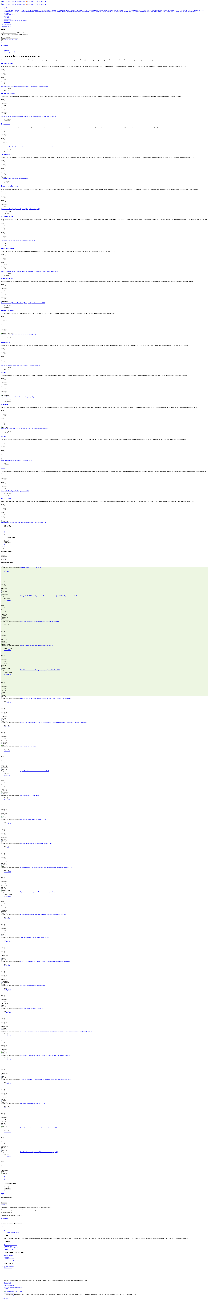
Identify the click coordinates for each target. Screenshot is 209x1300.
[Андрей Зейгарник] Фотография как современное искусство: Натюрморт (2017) (29, 116)
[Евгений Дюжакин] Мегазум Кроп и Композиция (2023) (20, 365)
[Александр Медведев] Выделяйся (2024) (31, 1008)
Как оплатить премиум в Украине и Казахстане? (67, 11)
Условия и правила (9, 1285)
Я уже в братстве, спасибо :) (9, 1293)
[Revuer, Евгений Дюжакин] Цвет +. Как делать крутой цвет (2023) (24, 86)
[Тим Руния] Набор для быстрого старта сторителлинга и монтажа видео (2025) (27, 146)
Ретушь (3, 372)
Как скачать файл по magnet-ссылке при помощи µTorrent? (133, 11)
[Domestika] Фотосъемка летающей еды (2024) (16, 460)
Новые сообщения (9, 20)
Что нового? (7, 19)
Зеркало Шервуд (8, 1255)
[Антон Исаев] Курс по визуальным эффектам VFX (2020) (36, 843)
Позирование (5, 342)
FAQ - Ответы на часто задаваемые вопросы (183, 11)
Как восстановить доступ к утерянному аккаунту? (179, 10)
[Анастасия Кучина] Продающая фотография (32, 985)
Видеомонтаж (5, 124)
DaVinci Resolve (6, 498)
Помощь (6, 13)
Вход (2, 42)
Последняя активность (20, 20)
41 (4, 544)
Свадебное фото (6, 154)
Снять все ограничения (10, 1245)
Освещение (4, 404)
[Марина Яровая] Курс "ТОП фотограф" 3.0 (32, 567)
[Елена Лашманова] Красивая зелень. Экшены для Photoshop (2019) (38, 1127)
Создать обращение (9, 14)
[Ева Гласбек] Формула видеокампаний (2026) (33, 819)
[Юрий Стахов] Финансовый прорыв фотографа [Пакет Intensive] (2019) (40, 670)
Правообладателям (9, 1258)
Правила (6, 1257)
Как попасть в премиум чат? (157, 10)
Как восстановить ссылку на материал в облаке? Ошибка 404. (131, 10)
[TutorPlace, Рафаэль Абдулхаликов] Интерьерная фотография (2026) (39, 1152)
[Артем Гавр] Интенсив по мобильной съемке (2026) (34, 771)
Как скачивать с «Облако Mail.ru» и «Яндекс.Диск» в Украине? (99, 11)
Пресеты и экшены (7, 248)
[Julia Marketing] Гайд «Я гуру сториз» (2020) (15, 491)
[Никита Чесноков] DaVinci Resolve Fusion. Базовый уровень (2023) (24, 522)
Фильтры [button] (3, 559)
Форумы (6, 16)
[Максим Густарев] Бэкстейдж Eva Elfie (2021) (19, 334)
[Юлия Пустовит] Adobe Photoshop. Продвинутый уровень (19, 397)
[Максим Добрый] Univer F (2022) (15, 178)
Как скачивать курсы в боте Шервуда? (160, 11)
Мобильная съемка (7, 278)
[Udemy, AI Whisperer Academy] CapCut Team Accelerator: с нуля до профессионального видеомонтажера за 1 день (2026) (53, 722)
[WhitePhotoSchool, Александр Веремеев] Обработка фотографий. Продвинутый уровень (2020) (46, 867)
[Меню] (1, 3)
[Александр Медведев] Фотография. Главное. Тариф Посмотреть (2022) (40, 621)
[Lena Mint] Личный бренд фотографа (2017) (32, 1103)
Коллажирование (7, 216)
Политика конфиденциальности (13, 1260)
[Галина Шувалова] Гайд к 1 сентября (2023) (20, 209)
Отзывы (6, 7)
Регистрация (4, 45)
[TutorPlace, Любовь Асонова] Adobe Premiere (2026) (34, 937)
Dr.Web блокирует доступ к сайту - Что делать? (70, 10)
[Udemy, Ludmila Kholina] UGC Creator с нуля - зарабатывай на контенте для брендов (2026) (45, 961)
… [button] (4, 534)
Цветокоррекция (7, 63)
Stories (3, 468)
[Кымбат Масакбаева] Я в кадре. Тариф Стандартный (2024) (23, 303)
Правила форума (8, 10)
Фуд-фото (4, 436)
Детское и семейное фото (9, 186)
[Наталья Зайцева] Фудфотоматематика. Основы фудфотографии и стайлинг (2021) (43, 914)
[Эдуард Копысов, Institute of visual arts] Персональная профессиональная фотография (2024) (45, 1079)
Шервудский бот (8, 1246)
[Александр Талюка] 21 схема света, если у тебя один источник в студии (24, 428)
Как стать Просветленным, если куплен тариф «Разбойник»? (37, 11)
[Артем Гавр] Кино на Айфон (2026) (30, 746)
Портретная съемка (8, 310)
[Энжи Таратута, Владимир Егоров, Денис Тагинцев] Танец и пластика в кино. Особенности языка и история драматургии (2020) (56, 1031)
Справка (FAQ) (8, 1249)
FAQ (5, 8)
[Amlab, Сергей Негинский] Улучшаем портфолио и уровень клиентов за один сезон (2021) (45, 1055)
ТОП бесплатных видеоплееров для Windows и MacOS (98, 10)
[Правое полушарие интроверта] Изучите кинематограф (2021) (37, 645)
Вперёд (3, 546)
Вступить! (19, 1291)
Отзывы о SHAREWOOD (11, 1248)
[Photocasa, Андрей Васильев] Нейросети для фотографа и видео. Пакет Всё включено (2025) (46, 698)
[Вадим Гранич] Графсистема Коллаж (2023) (18, 240)
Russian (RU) (7, 1283)
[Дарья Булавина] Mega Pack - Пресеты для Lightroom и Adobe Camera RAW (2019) (29, 271)
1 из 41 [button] (2, 548)
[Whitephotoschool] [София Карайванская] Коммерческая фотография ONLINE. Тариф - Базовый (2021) (48, 596)
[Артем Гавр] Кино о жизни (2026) (29, 795)
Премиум (6, 17)
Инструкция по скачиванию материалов (25, 10)
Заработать (7, 22)
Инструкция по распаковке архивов (46, 10)
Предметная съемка (8, 93)
